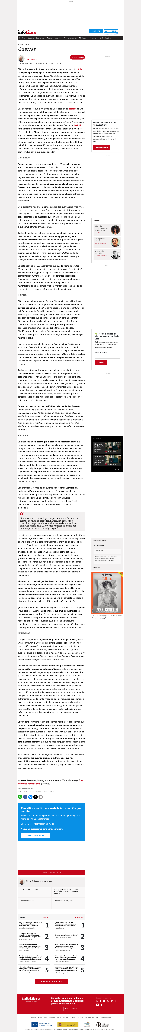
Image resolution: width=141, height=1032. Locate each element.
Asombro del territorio (99, 252)
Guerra (52, 791)
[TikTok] (102, 1005)
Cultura (49, 38)
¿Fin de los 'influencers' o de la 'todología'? (101, 228)
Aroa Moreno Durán (101, 255)
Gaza (31, 791)
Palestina (38, 791)
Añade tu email (101, 352)
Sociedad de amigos (69, 1017)
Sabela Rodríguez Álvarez (27, 961)
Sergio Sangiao (24, 950)
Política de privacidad (91, 1017)
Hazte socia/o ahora (35, 835)
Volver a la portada (52, 981)
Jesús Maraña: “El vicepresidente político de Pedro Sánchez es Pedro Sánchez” (99, 460)
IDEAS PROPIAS (24, 44)
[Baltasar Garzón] (21, 58)
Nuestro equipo (42, 1017)
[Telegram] (111, 1001)
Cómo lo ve (97, 439)
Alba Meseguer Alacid (26, 973)
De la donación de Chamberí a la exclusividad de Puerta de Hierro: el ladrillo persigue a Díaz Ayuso (30, 924)
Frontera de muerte (27, 901)
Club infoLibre (105, 38)
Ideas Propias (22, 791)
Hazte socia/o (71, 1009)
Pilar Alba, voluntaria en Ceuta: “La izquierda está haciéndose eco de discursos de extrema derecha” (30, 969)
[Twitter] (108, 1001)
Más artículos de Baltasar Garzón (39, 881)
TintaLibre (93, 38)
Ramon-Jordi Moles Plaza (63, 938)
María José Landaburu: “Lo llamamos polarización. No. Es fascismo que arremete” (99, 448)
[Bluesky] (104, 1001)
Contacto (33, 1017)
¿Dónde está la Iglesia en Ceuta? (66, 935)
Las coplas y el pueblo (100, 240)
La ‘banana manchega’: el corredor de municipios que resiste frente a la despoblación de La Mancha (30, 936)
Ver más (96, 568)
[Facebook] (100, 1001)
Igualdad (58, 38)
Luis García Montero (101, 243)
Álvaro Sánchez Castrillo (27, 928)
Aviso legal (80, 1017)
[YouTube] (97, 1005)
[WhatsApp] (97, 1001)
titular (80, 69)
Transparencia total (110, 34)
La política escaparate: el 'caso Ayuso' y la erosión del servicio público (66, 891)
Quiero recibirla (101, 148)
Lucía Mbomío (99, 233)
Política (22, 38)
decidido (78, 125)
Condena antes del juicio (63, 901)
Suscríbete (96, 31)
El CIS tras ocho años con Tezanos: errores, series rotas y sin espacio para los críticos (30, 946)
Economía (40, 38)
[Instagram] (115, 1001)
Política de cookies (105, 1017)
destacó (73, 109)
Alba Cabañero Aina (25, 939)
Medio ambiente (70, 38)
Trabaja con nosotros (55, 1017)
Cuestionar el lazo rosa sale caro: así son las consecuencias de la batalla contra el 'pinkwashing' (31, 957)
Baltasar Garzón (31, 60)
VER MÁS (118, 469)
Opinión (31, 38)
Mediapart (83, 38)
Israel (45, 791)
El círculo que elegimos (29, 889)
